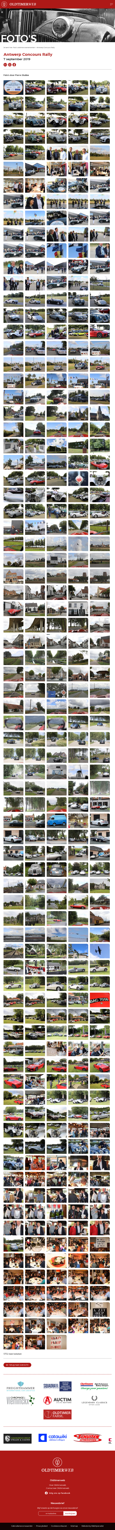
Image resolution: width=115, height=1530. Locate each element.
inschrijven (70, 1513)
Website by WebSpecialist (92, 1526)
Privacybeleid (42, 1526)
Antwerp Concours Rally (46, 47)
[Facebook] (14, 64)
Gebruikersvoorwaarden (22, 1526)
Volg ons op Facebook (59, 1493)
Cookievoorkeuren (59, 1526)
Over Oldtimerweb (57, 1485)
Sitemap (74, 1526)
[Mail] (5, 64)
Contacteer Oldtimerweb (57, 1488)
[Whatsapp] (10, 64)
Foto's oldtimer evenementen (24, 47)
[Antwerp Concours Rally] (13, 87)
